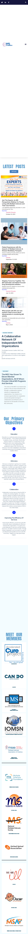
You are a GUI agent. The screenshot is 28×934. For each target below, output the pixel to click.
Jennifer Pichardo (11, 212)
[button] (25, 2)
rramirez (8, 257)
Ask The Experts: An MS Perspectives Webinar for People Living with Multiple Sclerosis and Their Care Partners (13, 202)
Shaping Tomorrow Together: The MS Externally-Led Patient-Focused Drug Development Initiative (13, 282)
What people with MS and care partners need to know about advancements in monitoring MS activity (13, 313)
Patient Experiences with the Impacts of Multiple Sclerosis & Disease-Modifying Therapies (12, 249)
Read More (4, 210)
